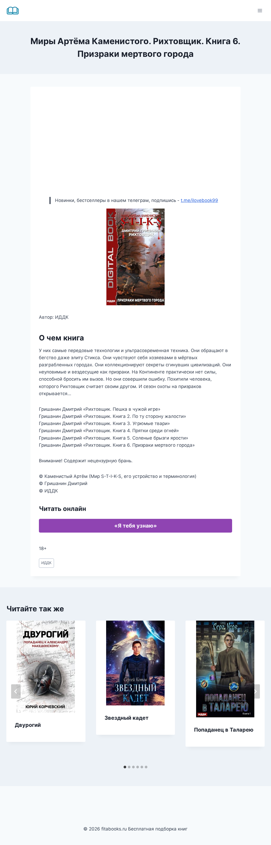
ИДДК (46, 563)
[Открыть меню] (260, 10)
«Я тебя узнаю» (135, 526)
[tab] (125, 767)
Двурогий (28, 725)
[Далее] (255, 691)
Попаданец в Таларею (224, 730)
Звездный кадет (126, 718)
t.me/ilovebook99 (199, 200)
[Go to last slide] (16, 691)
